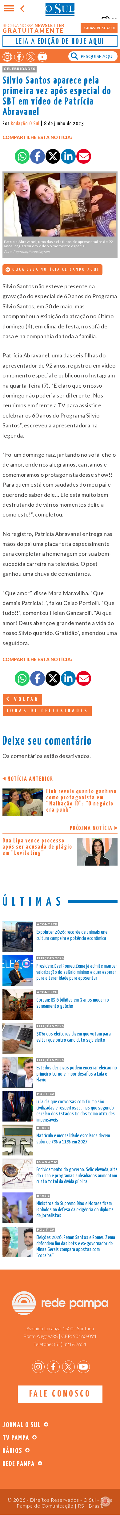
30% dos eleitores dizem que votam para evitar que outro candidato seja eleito (73, 1037)
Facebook (19, 57)
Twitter (30, 57)
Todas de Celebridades (47, 711)
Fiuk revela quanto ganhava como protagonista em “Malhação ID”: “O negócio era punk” (81, 800)
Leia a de (60, 41)
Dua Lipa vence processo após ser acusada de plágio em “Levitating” (37, 847)
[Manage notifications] (105, 1501)
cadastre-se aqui (99, 28)
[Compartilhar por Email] (83, 156)
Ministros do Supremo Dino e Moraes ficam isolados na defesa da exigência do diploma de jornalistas (75, 1210)
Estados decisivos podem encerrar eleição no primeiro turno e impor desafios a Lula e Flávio (76, 1074)
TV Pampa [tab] (15, 1438)
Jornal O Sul (60, 9)
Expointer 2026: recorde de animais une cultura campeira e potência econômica (71, 935)
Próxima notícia (91, 828)
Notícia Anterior (30, 779)
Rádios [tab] (12, 1451)
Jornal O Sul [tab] (21, 1425)
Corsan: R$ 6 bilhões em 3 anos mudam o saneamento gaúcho (72, 1003)
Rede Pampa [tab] (18, 1464)
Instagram (7, 57)
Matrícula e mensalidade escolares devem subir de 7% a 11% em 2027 (73, 1139)
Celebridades (19, 68)
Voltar (25, 699)
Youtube (42, 57)
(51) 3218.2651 (70, 1344)
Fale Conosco (60, 1394)
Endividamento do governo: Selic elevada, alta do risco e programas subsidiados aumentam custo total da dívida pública (77, 1176)
